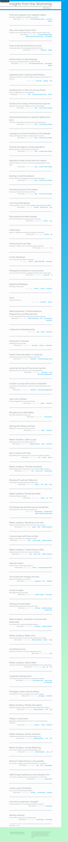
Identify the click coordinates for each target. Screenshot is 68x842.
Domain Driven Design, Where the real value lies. (29, 104)
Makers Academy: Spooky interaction (25, 734)
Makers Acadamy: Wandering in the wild (26, 523)
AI (51, 275)
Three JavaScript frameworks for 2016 (25, 46)
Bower (42, 403)
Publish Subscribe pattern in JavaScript (25, 354)
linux (39, 457)
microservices (48, 471)
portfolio (36, 207)
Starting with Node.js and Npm (22, 426)
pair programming (38, 680)
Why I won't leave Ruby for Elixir (22, 30)
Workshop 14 (47, 8)
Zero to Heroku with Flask (20, 453)
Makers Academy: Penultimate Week (25, 494)
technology (48, 594)
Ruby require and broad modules (23, 216)
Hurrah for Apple (16, 590)
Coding (42, 288)
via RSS (17, 825)
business (36, 725)
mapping (49, 792)
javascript (49, 332)
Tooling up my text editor (19, 604)
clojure (34, 527)
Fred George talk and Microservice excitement (28, 507)
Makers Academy (35, 444)
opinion (45, 221)
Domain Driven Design (45, 108)
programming (48, 511)
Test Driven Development (44, 374)
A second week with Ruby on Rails (23, 536)
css (51, 248)
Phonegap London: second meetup (24, 691)
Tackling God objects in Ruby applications (27, 147)
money (43, 725)
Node (42, 430)
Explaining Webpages (18, 284)
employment (48, 779)
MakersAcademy (39, 709)
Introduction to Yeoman (19, 341)
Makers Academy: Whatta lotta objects (25, 705)
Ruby (35, 108)
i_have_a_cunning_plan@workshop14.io (17, 833)
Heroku (42, 498)
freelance (49, 725)
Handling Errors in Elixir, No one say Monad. (27, 90)
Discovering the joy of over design (23, 189)
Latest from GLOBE (4, 1)
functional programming (45, 567)
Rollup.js (45, 81)
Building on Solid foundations (21, 176)
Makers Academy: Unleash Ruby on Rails (26, 550)
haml (38, 527)
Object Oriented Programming (34, 36)
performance (44, 207)
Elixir (29, 94)
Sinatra (45, 640)
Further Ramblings (17, 257)
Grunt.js (50, 302)
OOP (50, 709)
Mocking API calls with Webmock (23, 480)
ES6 (51, 81)
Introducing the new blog (20, 243)
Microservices (48, 318)
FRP (41, 318)
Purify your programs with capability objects (27, 15)
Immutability (48, 36)
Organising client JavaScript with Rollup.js (27, 75)
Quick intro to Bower (18, 399)
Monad (50, 94)
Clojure (34, 567)
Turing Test (46, 275)
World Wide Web (39, 261)
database (49, 581)
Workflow (37, 608)
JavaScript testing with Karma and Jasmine (27, 368)
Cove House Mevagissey (19, 203)
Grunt (11, 298)
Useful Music (14, 230)
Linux (50, 653)
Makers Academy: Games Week (22, 663)
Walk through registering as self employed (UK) (29, 775)
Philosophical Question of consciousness (26, 271)
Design (50, 21)
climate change (39, 594)
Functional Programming (37, 19)
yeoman (41, 345)
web (50, 207)
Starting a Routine (16, 815)
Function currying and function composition (28, 383)
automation (48, 345)
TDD (41, 484)
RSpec (37, 484)
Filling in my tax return (18, 719)
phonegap (41, 696)
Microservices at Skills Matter (21, 412)
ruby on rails (38, 471)
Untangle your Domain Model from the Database (30, 133)
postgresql (37, 581)
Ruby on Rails (36, 540)
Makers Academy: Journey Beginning (25, 747)
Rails (46, 484)
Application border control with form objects (27, 160)
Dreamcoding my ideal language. (23, 59)
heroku (44, 457)
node (50, 372)
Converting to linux (17, 649)
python (43, 332)
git (51, 234)
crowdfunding (48, 682)
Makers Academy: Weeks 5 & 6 (22, 635)
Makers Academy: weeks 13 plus (22, 439)
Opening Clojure (16, 563)
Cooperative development (20, 676)
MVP (41, 765)
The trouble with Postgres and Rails (24, 577)
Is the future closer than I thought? (23, 802)
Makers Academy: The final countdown (25, 467)
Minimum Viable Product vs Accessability (26, 761)
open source (48, 680)
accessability (48, 765)
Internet (30, 261)
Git (47, 498)
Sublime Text (48, 610)
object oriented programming (43, 513)
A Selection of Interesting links (22, 329)
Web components (33, 318)
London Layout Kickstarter (20, 788)
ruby (50, 221)
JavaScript (49, 19)
